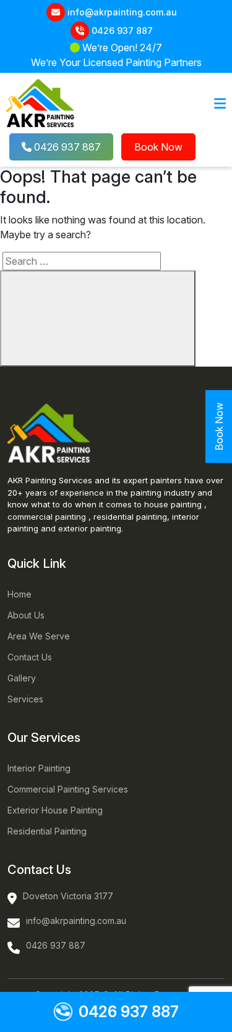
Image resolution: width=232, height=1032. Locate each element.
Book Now (158, 147)
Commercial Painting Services (67, 789)
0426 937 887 (122, 30)
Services (25, 699)
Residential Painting (47, 831)
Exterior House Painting (55, 810)
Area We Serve (38, 636)
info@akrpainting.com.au (122, 12)
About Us (26, 615)
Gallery (21, 678)
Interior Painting (39, 768)
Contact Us (29, 657)
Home (19, 594)
